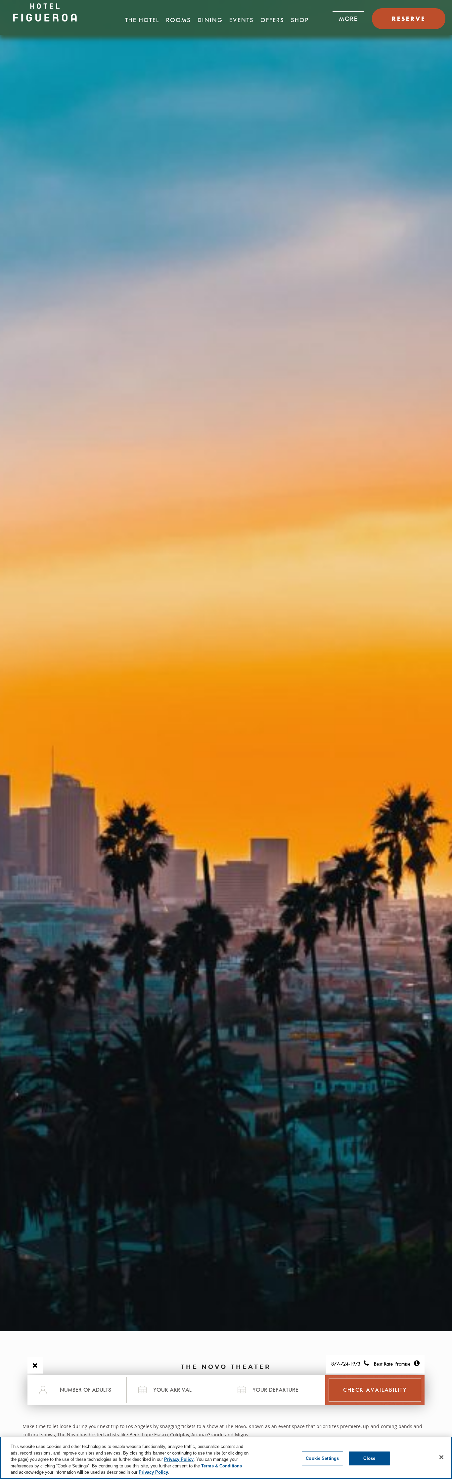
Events (241, 20)
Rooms (178, 20)
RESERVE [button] (409, 18)
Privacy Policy (179, 1459)
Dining (210, 20)
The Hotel (142, 20)
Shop (300, 20)
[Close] (441, 1457)
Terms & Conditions (221, 1465)
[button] (348, 16)
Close (369, 1458)
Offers (272, 20)
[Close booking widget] (35, 1365)
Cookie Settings (322, 1458)
